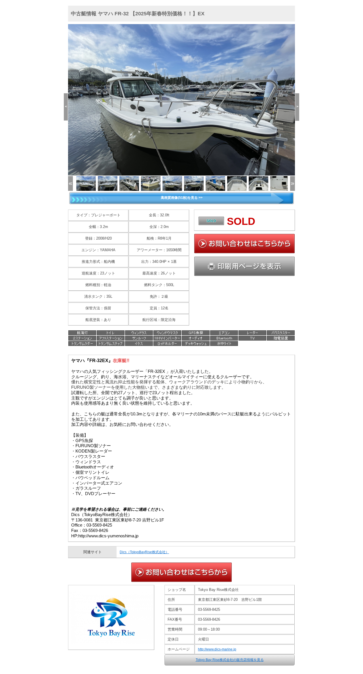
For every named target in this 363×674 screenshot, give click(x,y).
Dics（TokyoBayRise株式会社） (144, 552)
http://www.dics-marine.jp (217, 649)
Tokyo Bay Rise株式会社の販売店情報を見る (230, 660)
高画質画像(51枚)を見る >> (181, 198)
